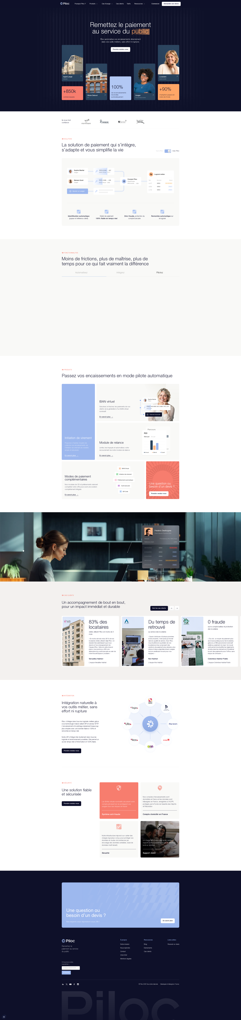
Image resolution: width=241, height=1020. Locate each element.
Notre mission (124, 947)
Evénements (148, 950)
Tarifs (129, 4)
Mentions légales (125, 961)
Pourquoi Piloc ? (80, 4)
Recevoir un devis (173, 947)
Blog (145, 947)
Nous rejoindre (125, 950)
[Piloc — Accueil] (64, 3)
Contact (123, 954)
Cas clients (120, 4)
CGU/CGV (123, 958)
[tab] (81, 274)
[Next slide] (177, 611)
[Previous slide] (171, 611)
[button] (93, 4)
